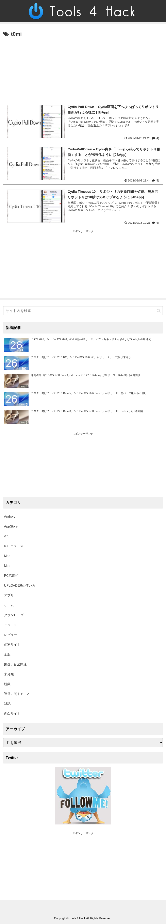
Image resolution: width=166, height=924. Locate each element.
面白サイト (12, 713)
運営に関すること (17, 693)
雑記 (7, 703)
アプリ (9, 595)
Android (9, 516)
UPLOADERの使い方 (19, 585)
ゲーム (9, 605)
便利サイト (12, 644)
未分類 (9, 674)
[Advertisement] (83, 69)
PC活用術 (11, 575)
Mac (7, 556)
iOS (7, 536)
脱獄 (7, 684)
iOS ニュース (13, 546)
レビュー (10, 635)
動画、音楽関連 (15, 664)
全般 (7, 654)
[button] (158, 310)
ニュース (10, 625)
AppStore (11, 526)
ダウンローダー (15, 615)
